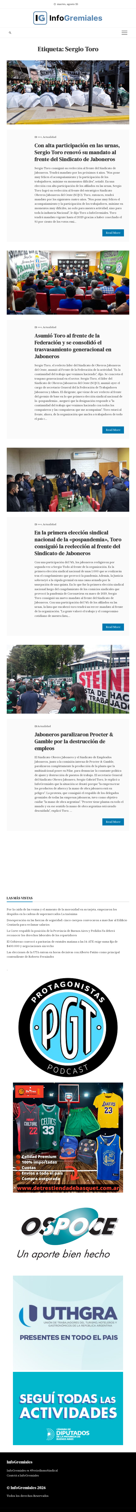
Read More (113, 232)
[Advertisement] (68, 864)
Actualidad (49, 137)
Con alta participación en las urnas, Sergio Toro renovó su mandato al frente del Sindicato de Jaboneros (77, 152)
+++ (40, 137)
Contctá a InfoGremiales (23, 1475)
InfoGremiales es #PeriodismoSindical (32, 1470)
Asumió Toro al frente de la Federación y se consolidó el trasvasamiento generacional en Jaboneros (73, 346)
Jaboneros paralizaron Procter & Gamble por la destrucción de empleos (74, 741)
